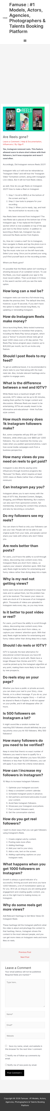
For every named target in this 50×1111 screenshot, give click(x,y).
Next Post (25, 957)
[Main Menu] (25, 41)
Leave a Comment (11, 141)
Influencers (8, 144)
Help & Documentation (31, 141)
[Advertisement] (25, 70)
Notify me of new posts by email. (22, 1065)
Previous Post (25, 952)
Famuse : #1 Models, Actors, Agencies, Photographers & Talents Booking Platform (27, 18)
